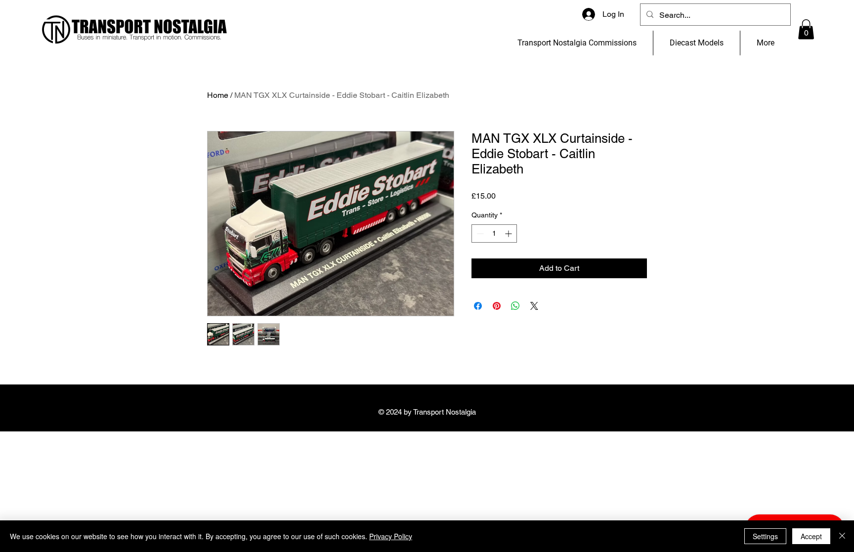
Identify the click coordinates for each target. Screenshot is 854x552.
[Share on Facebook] (478, 306)
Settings (765, 536)
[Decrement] (479, 233)
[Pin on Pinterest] (497, 306)
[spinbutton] (494, 233)
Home (217, 95)
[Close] (842, 536)
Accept (811, 536)
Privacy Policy (390, 536)
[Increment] (509, 233)
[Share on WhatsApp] (515, 306)
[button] (806, 29)
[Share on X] (534, 306)
